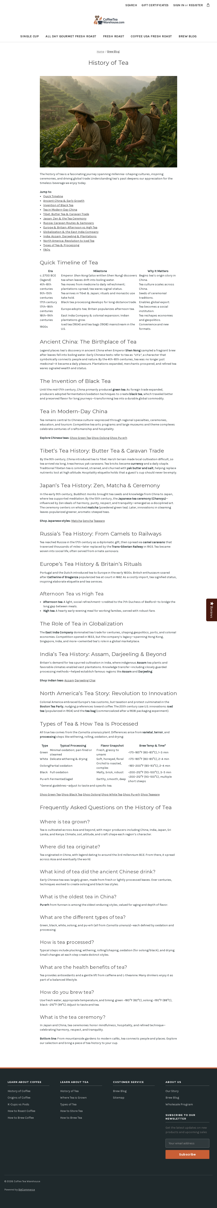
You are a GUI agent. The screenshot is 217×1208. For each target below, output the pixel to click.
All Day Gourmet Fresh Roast (71, 36)
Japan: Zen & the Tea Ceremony (64, 218)
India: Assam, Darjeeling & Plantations (70, 236)
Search (131, 5)
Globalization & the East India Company (71, 232)
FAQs (46, 249)
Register (196, 5)
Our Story (172, 1091)
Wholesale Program (179, 1104)
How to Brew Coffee (21, 1118)
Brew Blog (188, 36)
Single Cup (29, 36)
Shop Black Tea (71, 794)
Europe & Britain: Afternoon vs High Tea (70, 227)
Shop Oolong (100, 438)
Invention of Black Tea (58, 205)
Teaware (99, 521)
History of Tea (69, 1091)
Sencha (88, 521)
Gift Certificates (155, 5)
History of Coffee (19, 1091)
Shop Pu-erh (118, 438)
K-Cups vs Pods (18, 1104)
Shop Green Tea (80, 438)
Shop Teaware (150, 794)
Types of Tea (68, 1104)
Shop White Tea (111, 794)
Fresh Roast (113, 36)
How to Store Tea (71, 1111)
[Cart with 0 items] (208, 5)
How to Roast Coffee (21, 1111)
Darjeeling (82, 680)
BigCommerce (26, 1189)
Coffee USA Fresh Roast (151, 36)
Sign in (178, 5)
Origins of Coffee (19, 1097)
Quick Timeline (53, 196)
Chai (92, 680)
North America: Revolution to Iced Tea (68, 241)
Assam (69, 680)
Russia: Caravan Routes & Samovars (68, 223)
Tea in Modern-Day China (60, 209)
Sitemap (118, 1097)
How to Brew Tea (71, 1118)
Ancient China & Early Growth (63, 201)
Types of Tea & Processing (61, 245)
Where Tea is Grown (73, 1097)
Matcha (76, 521)
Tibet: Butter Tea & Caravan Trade (66, 214)
